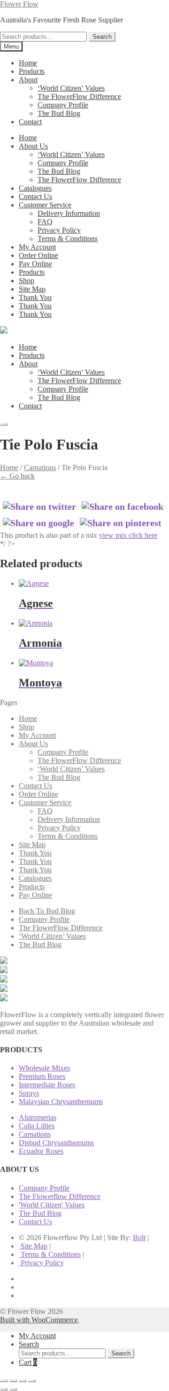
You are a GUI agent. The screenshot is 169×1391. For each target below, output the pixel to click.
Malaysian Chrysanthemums (61, 1102)
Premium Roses (42, 1076)
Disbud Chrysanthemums (56, 1143)
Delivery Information (69, 213)
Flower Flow (19, 4)
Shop (26, 281)
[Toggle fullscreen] (13, 1380)
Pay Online (35, 264)
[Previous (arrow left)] (4, 1389)
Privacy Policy (59, 230)
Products (32, 71)
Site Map (32, 289)
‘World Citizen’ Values (71, 88)
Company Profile (63, 105)
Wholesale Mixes (44, 1068)
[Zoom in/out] (4, 1380)
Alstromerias (37, 1117)
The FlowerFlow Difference (79, 96)
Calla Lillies (36, 1126)
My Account (37, 247)
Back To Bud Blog (47, 911)
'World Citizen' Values (51, 1205)
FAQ (45, 222)
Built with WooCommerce (39, 1320)
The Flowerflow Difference (59, 1196)
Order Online (38, 255)
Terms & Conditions (68, 239)
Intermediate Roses (47, 1085)
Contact (30, 122)
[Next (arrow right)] (13, 1389)
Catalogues (35, 188)
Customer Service (45, 205)
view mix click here (128, 535)
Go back (17, 476)
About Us (33, 146)
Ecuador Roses (41, 1151)
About (28, 80)
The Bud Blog (59, 113)
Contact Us (35, 196)
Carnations (40, 467)
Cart (28, 1362)
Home (28, 63)
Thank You (35, 297)
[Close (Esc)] (32, 1380)
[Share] (22, 1380)
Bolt (139, 1237)
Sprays (29, 1093)
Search (102, 36)
